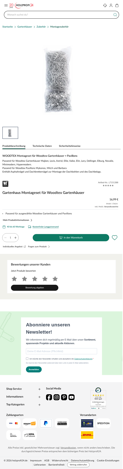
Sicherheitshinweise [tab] (70, 146)
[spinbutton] (10, 237)
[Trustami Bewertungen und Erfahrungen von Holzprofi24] (98, 398)
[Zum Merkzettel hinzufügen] (114, 237)
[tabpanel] (61, 163)
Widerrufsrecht (60, 460)
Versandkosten (68, 448)
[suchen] (115, 15)
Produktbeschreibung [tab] (13, 146)
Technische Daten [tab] (42, 146)
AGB (46, 460)
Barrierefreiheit (56, 465)
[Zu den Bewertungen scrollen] (108, 185)
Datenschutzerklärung (82, 460)
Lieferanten (40, 465)
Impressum (36, 460)
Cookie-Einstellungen (108, 460)
